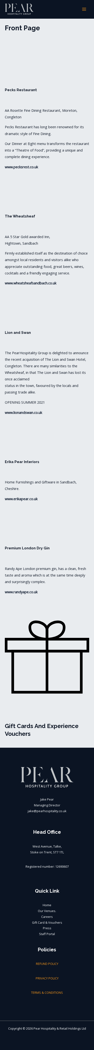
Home (47, 905)
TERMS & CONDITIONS (47, 992)
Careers (47, 916)
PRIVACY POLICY (47, 978)
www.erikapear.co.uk (21, 498)
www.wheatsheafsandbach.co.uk (30, 283)
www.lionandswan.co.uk (23, 412)
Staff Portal (47, 934)
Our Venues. (47, 911)
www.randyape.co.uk (21, 591)
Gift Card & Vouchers (47, 922)
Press (47, 928)
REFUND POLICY (47, 964)
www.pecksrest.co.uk (21, 166)
